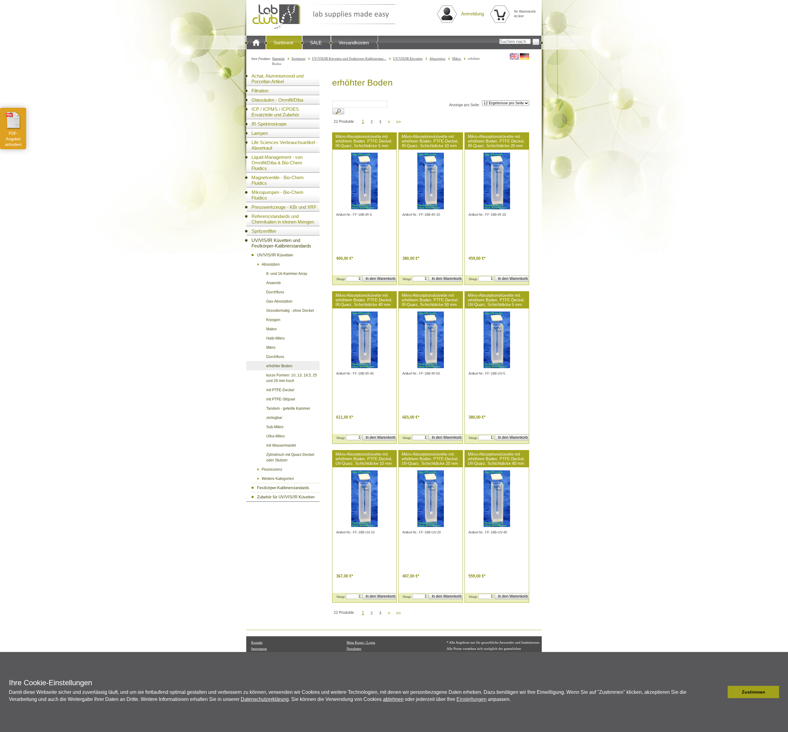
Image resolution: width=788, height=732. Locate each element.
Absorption (437, 58)
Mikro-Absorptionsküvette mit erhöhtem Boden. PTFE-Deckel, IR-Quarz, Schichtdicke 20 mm (496, 141)
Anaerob (273, 283)
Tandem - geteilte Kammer (288, 408)
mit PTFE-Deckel (280, 390)
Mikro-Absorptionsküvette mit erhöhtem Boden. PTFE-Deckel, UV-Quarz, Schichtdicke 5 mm (496, 300)
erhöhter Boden (279, 366)
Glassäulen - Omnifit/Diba (277, 100)
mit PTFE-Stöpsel (280, 399)
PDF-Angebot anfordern (13, 139)
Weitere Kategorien (278, 479)
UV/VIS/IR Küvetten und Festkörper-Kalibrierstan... (349, 58)
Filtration (259, 90)
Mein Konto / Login (361, 642)
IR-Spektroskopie (269, 124)
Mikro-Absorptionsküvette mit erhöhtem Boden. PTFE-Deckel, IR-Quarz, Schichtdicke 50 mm (430, 300)
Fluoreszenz (272, 469)
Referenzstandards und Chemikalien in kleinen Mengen (282, 219)
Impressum (259, 648)
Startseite (278, 58)
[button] (721, 692)
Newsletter (354, 648)
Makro (271, 329)
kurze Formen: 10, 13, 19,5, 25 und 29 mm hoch (291, 378)
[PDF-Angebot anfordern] (13, 120)
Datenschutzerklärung (265, 699)
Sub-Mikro (274, 427)
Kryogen (273, 320)
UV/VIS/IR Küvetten (408, 58)
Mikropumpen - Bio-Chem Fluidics (277, 195)
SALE (316, 42)
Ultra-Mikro (275, 436)
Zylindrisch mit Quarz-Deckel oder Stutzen (290, 457)
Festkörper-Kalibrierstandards (283, 487)
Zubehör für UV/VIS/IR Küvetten (286, 497)
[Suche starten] (536, 42)
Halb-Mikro (275, 338)
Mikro (456, 58)
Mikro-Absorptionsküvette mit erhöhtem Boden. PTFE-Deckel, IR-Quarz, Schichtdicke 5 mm (364, 141)
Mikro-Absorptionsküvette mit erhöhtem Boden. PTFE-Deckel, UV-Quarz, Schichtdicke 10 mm (364, 459)
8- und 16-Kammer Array (286, 273)
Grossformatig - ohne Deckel (290, 310)
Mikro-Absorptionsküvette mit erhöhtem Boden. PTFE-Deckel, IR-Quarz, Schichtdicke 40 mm (364, 300)
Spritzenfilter (263, 231)
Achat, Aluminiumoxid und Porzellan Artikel (277, 78)
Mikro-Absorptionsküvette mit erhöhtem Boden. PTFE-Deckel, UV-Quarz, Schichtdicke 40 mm (496, 459)
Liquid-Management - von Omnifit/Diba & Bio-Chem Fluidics (277, 163)
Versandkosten (354, 42)
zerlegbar (274, 418)
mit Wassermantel (281, 445)
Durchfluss (275, 292)
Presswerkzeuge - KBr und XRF (283, 207)
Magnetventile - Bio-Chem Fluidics (277, 180)
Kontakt (257, 642)
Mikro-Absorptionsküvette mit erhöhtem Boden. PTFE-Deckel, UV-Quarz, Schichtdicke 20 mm (430, 459)
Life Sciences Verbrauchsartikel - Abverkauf (284, 145)
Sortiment (283, 42)
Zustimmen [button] (753, 692)
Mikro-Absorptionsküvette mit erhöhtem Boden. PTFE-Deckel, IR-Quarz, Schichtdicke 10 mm (430, 141)
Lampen (259, 133)
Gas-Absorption (279, 301)
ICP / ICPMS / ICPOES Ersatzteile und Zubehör (275, 112)
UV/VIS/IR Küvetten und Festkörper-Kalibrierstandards (281, 243)
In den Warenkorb (381, 278)
